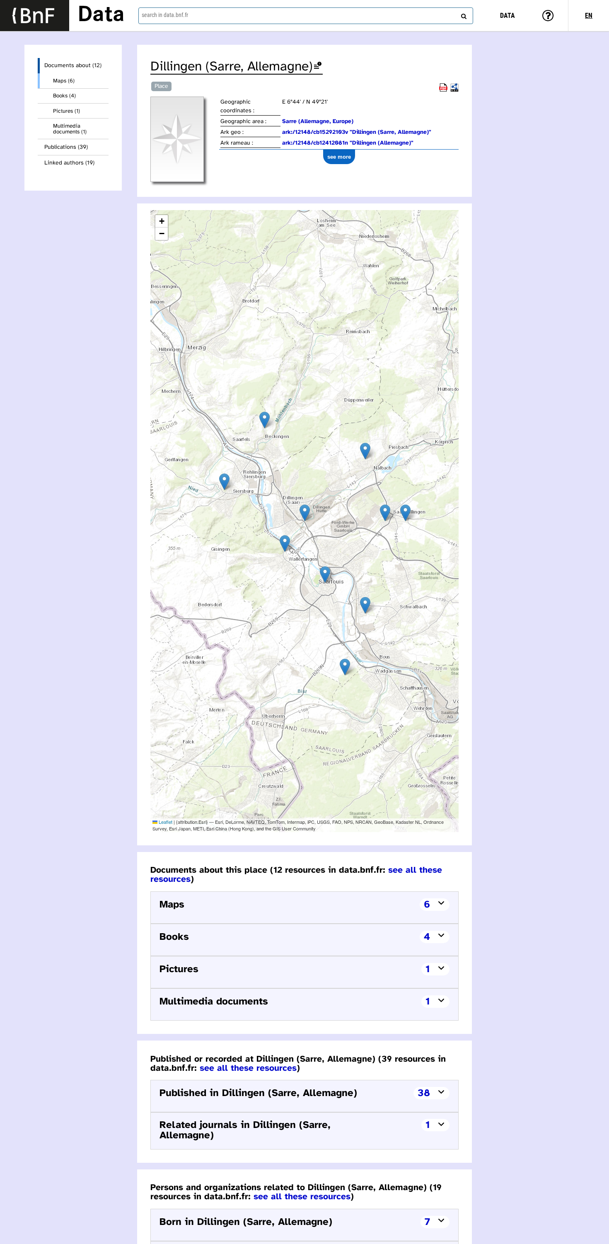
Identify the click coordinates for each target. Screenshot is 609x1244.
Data (101, 15)
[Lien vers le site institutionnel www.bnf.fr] (34, 15)
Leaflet (164, 821)
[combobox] (306, 15)
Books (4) (64, 96)
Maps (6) (64, 81)
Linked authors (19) (69, 163)
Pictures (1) (66, 111)
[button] (305, 512)
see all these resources (248, 1068)
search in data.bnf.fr (165, 15)
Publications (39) (66, 147)
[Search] (463, 14)
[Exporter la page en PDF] (443, 90)
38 (424, 1093)
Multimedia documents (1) (70, 129)
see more (339, 157)
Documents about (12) (73, 66)
